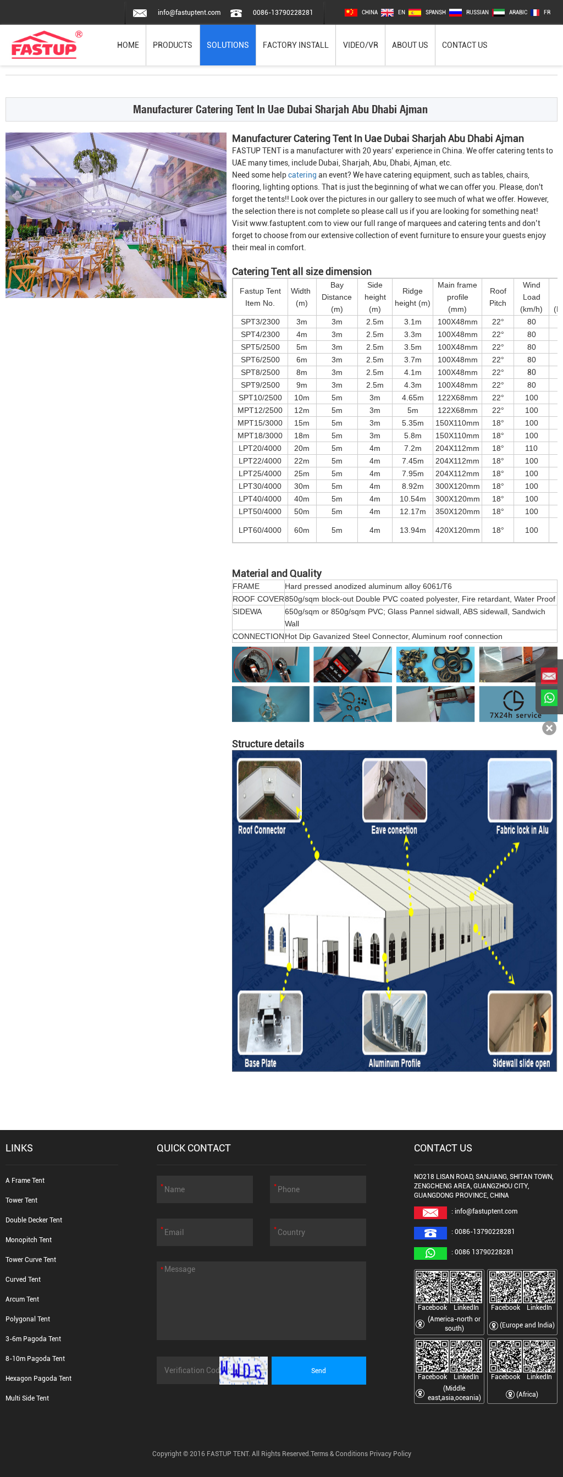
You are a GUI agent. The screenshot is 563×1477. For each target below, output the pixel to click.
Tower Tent (21, 1200)
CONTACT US (465, 45)
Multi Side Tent (27, 1398)
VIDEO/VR (360, 45)
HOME (128, 45)
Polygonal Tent (27, 1319)
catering (302, 174)
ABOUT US (410, 45)
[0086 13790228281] (549, 698)
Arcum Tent (22, 1299)
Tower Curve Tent (30, 1260)
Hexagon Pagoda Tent (38, 1378)
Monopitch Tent (28, 1240)
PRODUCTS (172, 45)
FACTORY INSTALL (296, 45)
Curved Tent (23, 1279)
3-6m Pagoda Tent (33, 1339)
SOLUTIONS (228, 45)
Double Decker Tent (33, 1220)
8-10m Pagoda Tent (35, 1359)
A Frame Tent (25, 1180)
